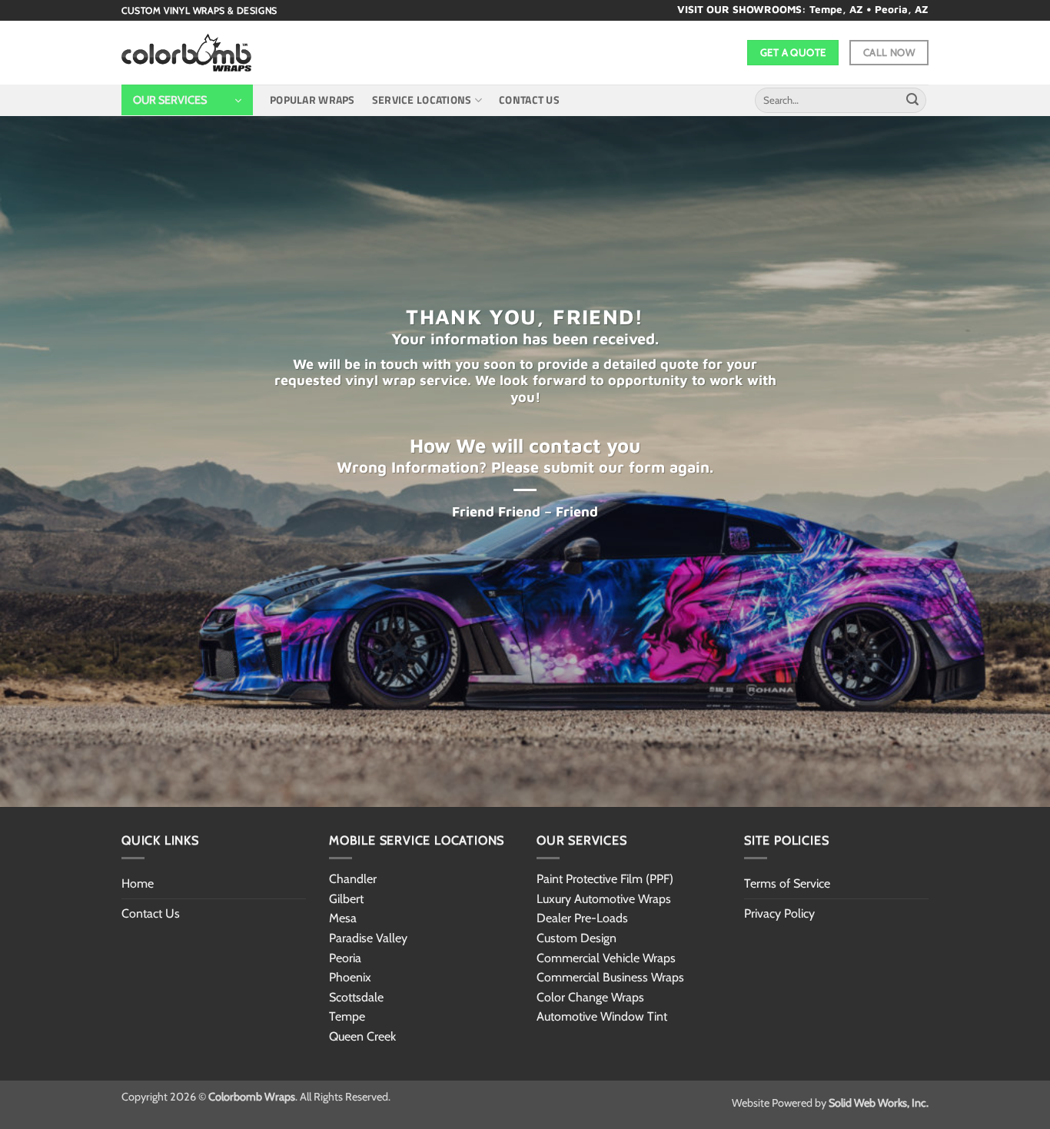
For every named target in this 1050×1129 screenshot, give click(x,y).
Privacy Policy (779, 913)
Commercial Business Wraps (610, 977)
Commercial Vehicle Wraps (606, 958)
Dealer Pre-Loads (582, 918)
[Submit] (912, 101)
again (689, 467)
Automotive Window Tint (602, 1016)
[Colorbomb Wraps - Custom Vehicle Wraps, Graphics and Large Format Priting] (186, 53)
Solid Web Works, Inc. (879, 1103)
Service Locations (422, 99)
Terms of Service (787, 883)
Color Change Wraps (590, 997)
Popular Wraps (312, 99)
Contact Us (529, 99)
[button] (187, 100)
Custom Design (576, 938)
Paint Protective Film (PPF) (605, 879)
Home (137, 883)
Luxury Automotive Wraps (604, 899)
